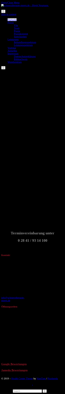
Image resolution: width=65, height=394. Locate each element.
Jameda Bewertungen (14, 370)
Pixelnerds (52, 378)
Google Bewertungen (14, 364)
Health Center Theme (22, 378)
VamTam (41, 378)
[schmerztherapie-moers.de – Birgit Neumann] (25, 5)
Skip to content (8, 14)
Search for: (6, 391)
